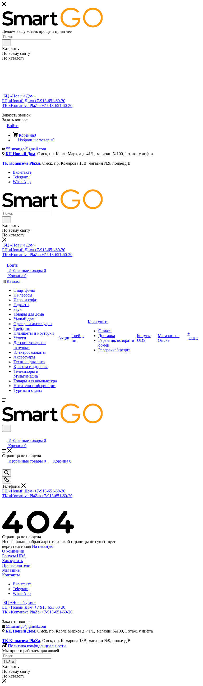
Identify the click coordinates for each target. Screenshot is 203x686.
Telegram (20, 177)
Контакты (11, 575)
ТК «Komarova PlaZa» (37, 105)
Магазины (11, 570)
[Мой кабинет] (4, 435)
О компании (13, 551)
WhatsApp (22, 182)
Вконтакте (22, 172)
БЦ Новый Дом (20, 153)
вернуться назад (16, 546)
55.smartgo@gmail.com (26, 149)
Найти (9, 661)
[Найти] (6, 42)
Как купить (12, 560)
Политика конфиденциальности (37, 646)
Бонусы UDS (14, 556)
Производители (16, 565)
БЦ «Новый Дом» (19, 96)
